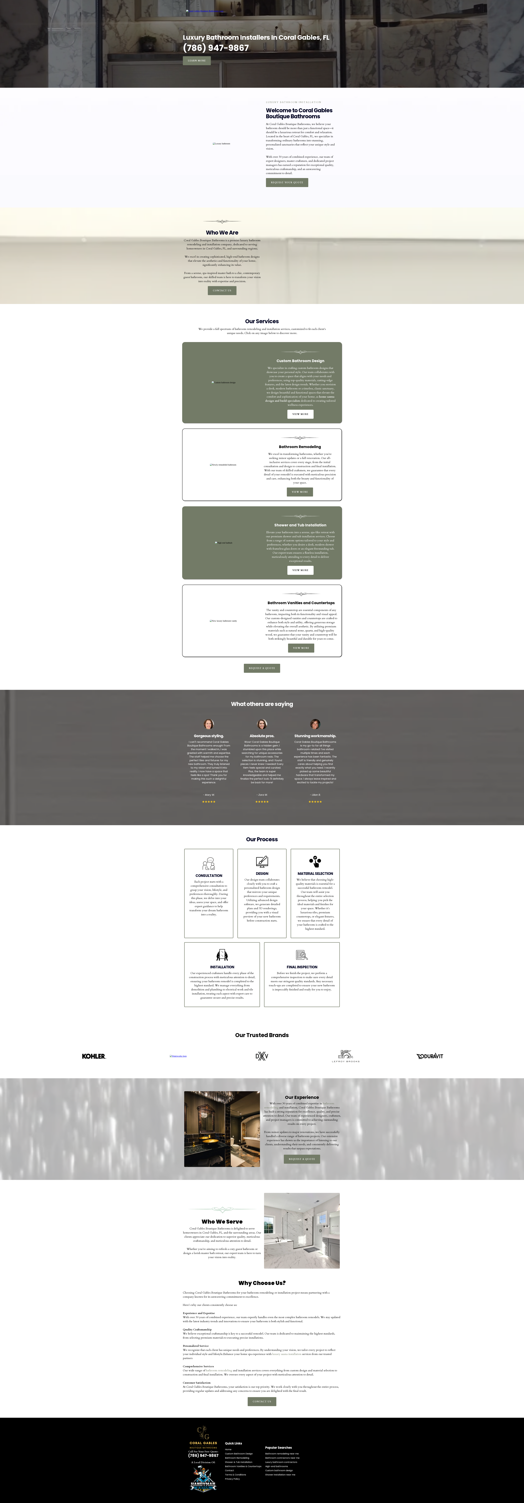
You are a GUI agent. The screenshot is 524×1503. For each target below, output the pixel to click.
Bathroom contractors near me (282, 1457)
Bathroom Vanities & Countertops (243, 1466)
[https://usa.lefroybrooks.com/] (345, 1056)
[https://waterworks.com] (178, 1056)
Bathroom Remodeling (237, 1457)
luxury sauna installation (286, 1354)
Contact (229, 1470)
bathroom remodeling (219, 1370)
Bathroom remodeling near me (282, 1453)
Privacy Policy (232, 1478)
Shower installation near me (280, 1474)
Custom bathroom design (279, 1470)
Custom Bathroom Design (239, 1453)
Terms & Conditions (235, 1474)
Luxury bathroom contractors (281, 1462)
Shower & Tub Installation (238, 1462)
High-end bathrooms (276, 1466)
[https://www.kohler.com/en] (94, 1056)
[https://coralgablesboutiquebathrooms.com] (204, 11)
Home (228, 1449)
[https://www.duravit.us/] (429, 1056)
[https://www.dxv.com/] (262, 1056)
